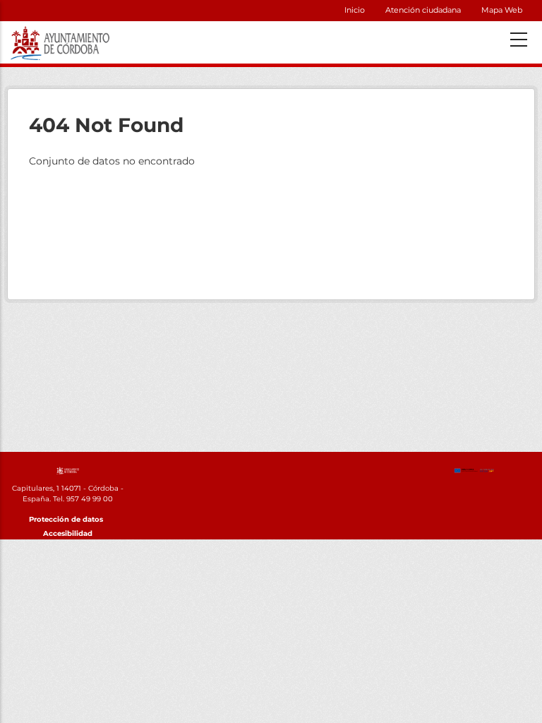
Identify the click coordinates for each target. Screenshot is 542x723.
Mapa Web (501, 10)
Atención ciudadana (423, 10)
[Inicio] (67, 469)
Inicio (354, 10)
